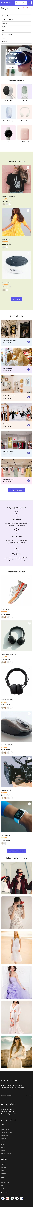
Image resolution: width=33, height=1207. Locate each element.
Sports (4, 30)
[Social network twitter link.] (6, 1120)
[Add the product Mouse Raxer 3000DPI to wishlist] (29, 713)
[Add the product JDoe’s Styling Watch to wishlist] (29, 803)
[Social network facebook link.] (1, 1120)
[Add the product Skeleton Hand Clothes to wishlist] (28, 167)
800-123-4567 (7, 3)
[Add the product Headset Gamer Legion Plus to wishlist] (29, 623)
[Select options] (16, 179)
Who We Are (5, 1182)
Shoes (4, 37)
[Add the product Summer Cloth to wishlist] (28, 210)
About (3, 1164)
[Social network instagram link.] (15, 1120)
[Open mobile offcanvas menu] (31, 8)
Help (2, 1170)
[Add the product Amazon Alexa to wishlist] (28, 253)
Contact (3, 1173)
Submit (29, 1095)
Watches (4, 41)
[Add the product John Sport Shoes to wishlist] (29, 577)
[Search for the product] (29, 3)
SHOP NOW (12, 67)
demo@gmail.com (10, 1114)
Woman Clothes (7, 34)
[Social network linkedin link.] (10, 1120)
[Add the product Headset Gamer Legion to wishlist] (29, 668)
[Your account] (19, 8)
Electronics (5, 16)
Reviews (3, 1185)
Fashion (4, 23)
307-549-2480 (10, 1111)
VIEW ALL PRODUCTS (16, 851)
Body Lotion (6, 27)
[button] (3, 204)
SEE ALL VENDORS (16, 490)
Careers (3, 1167)
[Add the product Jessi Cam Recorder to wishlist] (29, 758)
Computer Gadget (7, 19)
